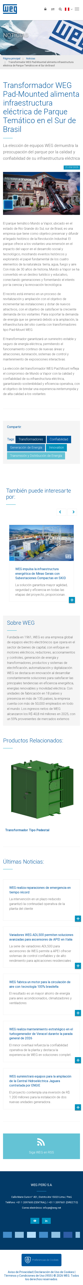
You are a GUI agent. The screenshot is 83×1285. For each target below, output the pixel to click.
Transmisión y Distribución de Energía (36, 456)
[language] (69, 9)
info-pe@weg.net (52, 1207)
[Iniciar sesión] (45, 9)
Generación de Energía (26, 447)
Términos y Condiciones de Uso (24, 1275)
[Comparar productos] (53, 9)
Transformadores (31, 439)
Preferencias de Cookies (45, 1259)
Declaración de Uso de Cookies (54, 1272)
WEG (8, 9)
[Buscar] (60, 9)
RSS (49, 1275)
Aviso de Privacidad (20, 1272)
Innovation (56, 447)
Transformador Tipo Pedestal (27, 830)
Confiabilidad (59, 439)
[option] (41, 560)
